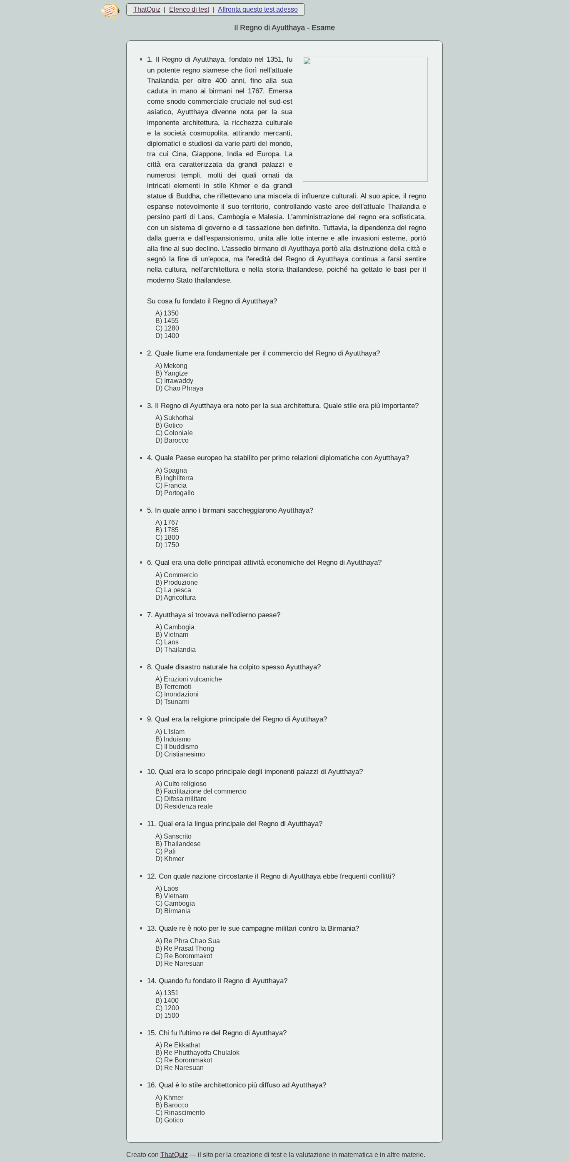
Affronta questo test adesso (258, 9)
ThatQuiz (146, 9)
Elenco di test (189, 9)
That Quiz (174, 1154)
